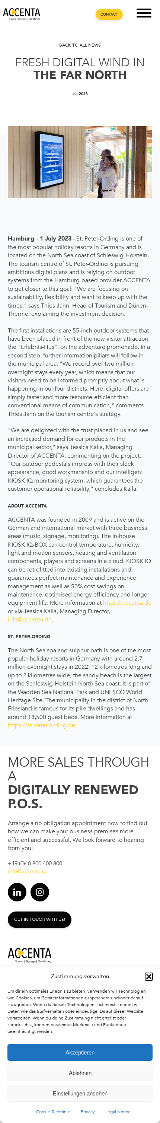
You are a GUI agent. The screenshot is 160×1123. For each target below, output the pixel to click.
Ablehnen (80, 1073)
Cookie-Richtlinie (53, 1112)
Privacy (88, 1112)
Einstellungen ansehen (80, 1093)
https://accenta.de (127, 603)
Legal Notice (118, 1112)
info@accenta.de (30, 619)
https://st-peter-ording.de (41, 725)
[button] (149, 976)
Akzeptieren (80, 1052)
